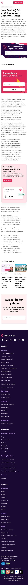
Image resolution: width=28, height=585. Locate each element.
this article (17, 248)
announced (13, 99)
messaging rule (16, 239)
